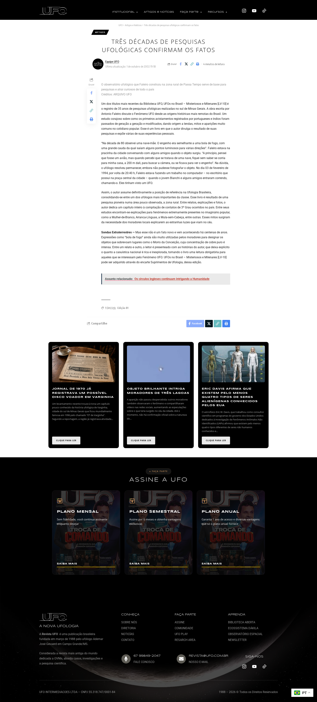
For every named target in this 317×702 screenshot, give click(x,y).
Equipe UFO (112, 61)
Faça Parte (189, 12)
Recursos (216, 12)
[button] (125, 12)
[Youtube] (254, 10)
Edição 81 (122, 307)
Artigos (100, 32)
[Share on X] (186, 64)
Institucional (123, 12)
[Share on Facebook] (180, 64)
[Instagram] (244, 10)
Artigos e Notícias (159, 12)
